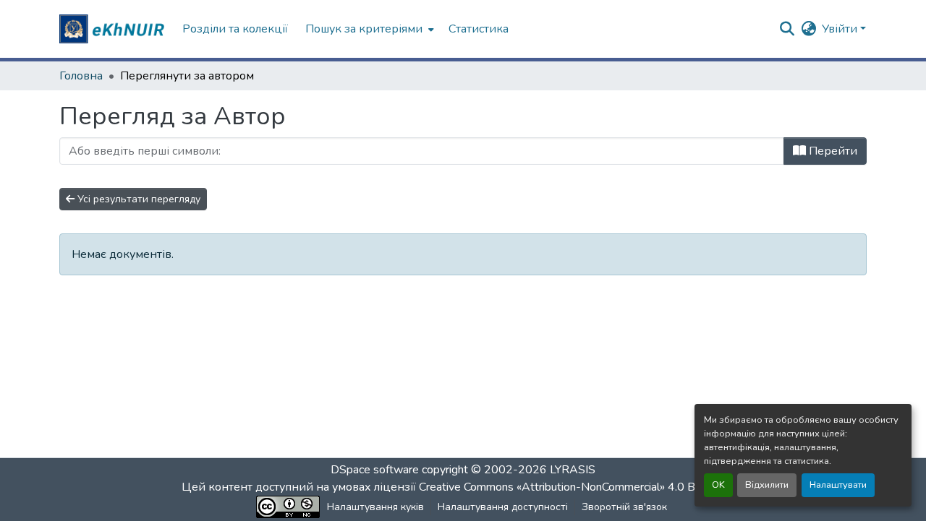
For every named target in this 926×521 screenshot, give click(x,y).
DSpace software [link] (375, 470)
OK (718, 484)
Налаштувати (838, 484)
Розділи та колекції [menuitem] (235, 29)
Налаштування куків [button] (375, 507)
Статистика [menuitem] (479, 29)
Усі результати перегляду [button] (137, 199)
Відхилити (767, 484)
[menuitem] (368, 29)
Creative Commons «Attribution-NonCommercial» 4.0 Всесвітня (580, 487)
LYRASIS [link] (572, 470)
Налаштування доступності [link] (503, 507)
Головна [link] (81, 76)
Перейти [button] (831, 151)
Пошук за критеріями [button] (363, 29)
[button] (113, 28)
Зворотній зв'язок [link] (624, 507)
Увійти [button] (841, 29)
